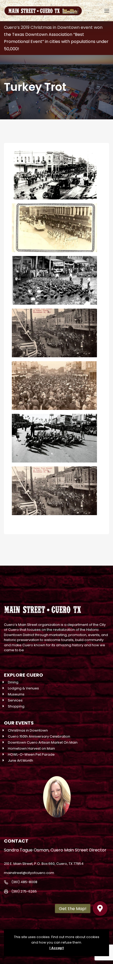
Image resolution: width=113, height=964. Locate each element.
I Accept (56, 948)
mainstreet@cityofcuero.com (29, 872)
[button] (100, 908)
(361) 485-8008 (24, 881)
